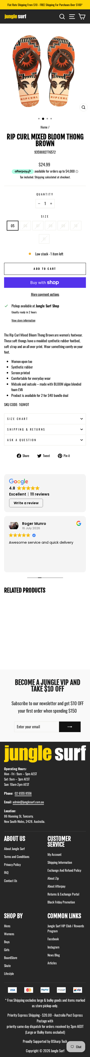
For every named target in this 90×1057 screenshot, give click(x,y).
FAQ (6, 872)
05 (12, 225)
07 (38, 225)
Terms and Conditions (16, 856)
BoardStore (10, 957)
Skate (7, 965)
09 (63, 225)
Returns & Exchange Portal (63, 894)
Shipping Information (60, 862)
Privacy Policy (12, 864)
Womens (9, 933)
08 (50, 225)
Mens (7, 925)
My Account (54, 854)
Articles (52, 962)
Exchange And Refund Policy (64, 870)
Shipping (39, 177)
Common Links (64, 916)
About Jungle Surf (14, 848)
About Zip (53, 878)
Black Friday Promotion (61, 902)
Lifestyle (9, 973)
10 (76, 225)
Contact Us (10, 880)
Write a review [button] (26, 503)
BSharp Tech (59, 1041)
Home (44, 127)
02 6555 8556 (23, 793)
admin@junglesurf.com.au (28, 801)
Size (45, 216)
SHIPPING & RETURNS (26, 429)
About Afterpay (56, 886)
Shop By (13, 916)
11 (44, 238)
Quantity (45, 194)
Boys (7, 941)
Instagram (53, 947)
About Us (14, 838)
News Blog (54, 955)
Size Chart (17, 419)
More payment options (45, 294)
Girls (6, 949)
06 (25, 225)
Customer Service (59, 841)
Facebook (53, 938)
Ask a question (21, 440)
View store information (23, 320)
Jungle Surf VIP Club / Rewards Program (66, 928)
